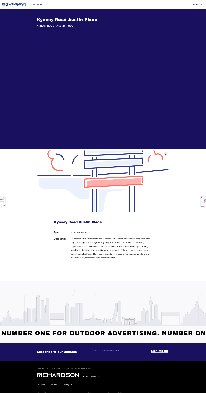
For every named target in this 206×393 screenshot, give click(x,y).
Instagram (68, 385)
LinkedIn (54, 385)
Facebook (41, 385)
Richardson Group (93, 376)
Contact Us (197, 4)
